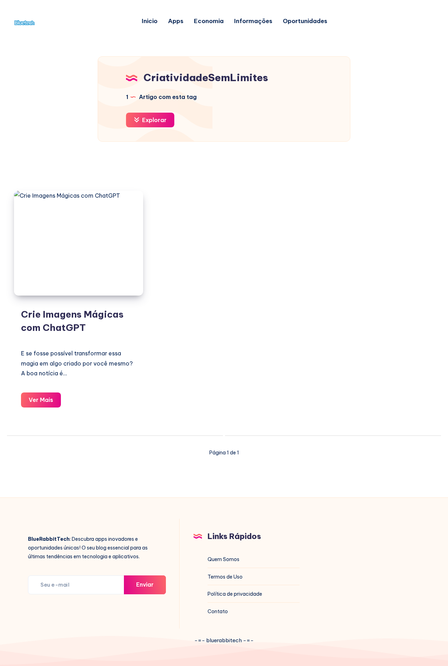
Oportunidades (305, 21)
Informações (253, 21)
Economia (209, 21)
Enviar (145, 584)
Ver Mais (45, 402)
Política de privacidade (235, 594)
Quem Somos (223, 559)
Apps (175, 21)
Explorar (154, 119)
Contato (218, 611)
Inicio (150, 21)
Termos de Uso (225, 577)
